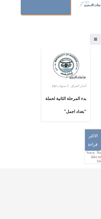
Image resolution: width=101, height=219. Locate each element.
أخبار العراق (78, 86)
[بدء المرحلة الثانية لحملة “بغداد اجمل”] (65, 66)
